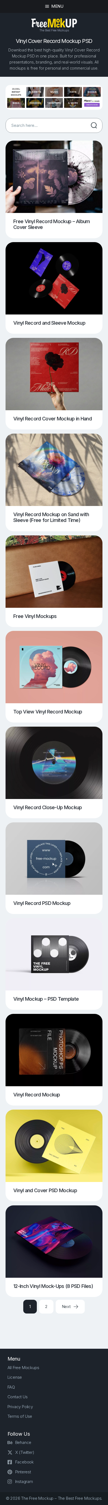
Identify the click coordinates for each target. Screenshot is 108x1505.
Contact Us (17, 1396)
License (14, 1377)
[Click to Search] (93, 125)
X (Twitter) (24, 1452)
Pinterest (23, 1471)
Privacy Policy (20, 1406)
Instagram (24, 1481)
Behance (23, 1442)
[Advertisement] (57, 1326)
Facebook (24, 1462)
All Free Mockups (23, 1367)
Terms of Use (19, 1416)
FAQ (11, 1387)
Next (67, 1306)
